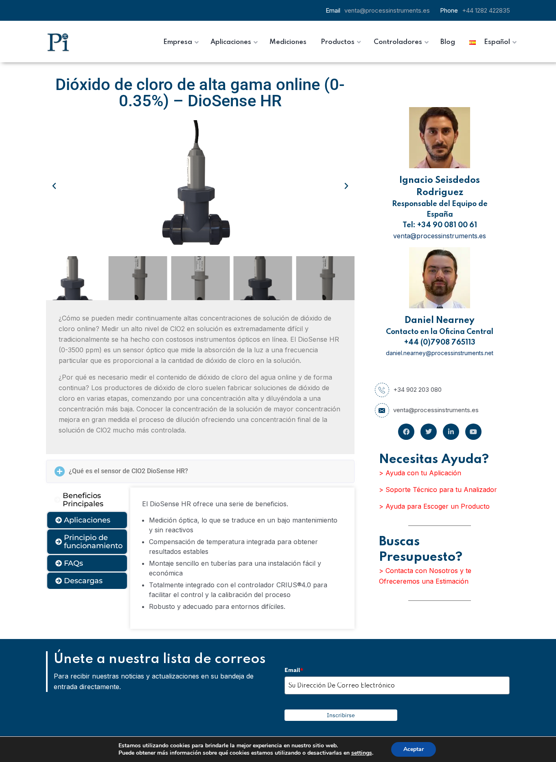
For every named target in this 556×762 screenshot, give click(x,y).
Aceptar (413, 749)
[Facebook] (406, 432)
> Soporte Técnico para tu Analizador (438, 489)
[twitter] (428, 432)
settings (361, 753)
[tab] (87, 500)
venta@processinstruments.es (387, 10)
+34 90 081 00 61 (447, 225)
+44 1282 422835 (486, 10)
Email (294, 670)
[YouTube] (473, 432)
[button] (54, 186)
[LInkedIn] (451, 432)
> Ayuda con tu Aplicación (420, 473)
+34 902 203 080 (417, 389)
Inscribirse (341, 715)
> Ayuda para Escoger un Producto (434, 506)
